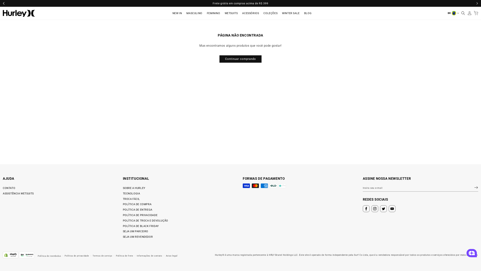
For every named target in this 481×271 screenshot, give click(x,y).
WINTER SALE (291, 13)
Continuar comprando (240, 59)
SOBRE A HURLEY (134, 188)
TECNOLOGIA (131, 193)
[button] (463, 13)
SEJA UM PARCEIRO (135, 231)
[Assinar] (474, 187)
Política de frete (124, 256)
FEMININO (213, 13)
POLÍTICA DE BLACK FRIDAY (141, 226)
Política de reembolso (49, 256)
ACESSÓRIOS (250, 13)
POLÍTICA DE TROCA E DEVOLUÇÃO (145, 220)
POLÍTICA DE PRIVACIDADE (140, 215)
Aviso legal (172, 256)
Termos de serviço (102, 256)
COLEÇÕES (270, 13)
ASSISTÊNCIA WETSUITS (18, 193)
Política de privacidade (77, 256)
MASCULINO (194, 13)
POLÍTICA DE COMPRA (137, 204)
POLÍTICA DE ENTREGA (137, 209)
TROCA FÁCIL (131, 198)
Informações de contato (149, 256)
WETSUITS (231, 13)
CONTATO (9, 188)
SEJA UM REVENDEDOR (138, 236)
